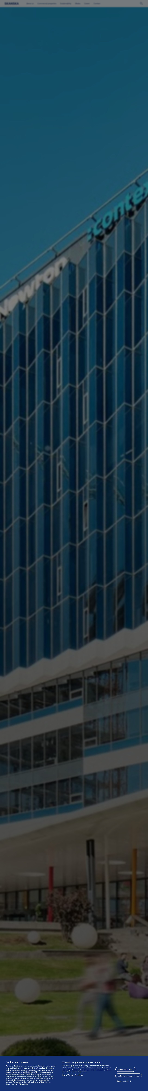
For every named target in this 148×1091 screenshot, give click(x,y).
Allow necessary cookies (128, 1076)
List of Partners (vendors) (72, 1075)
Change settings (122, 1081)
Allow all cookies (125, 1069)
